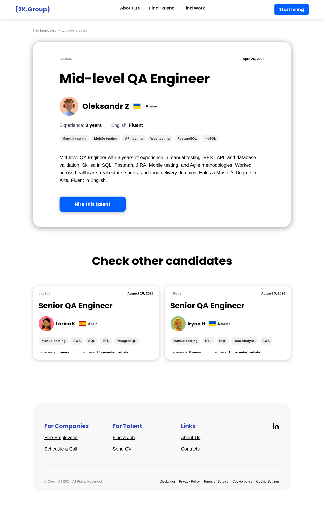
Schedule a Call (60, 448)
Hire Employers (44, 30)
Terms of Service (216, 481)
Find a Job (124, 437)
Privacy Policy (189, 481)
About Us (190, 437)
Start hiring (291, 9)
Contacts (190, 448)
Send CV (122, 448)
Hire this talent (93, 204)
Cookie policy (242, 481)
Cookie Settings (268, 481)
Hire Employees (61, 437)
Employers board (74, 30)
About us (130, 8)
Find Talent (161, 8)
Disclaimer (167, 481)
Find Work (194, 8)
